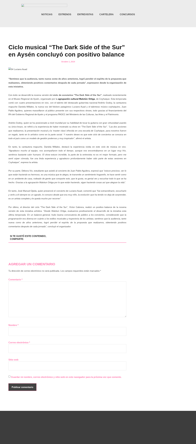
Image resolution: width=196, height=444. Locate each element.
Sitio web (13, 359)
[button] (174, 15)
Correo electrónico (19, 342)
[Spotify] (169, 14)
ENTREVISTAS (85, 14)
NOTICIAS (46, 14)
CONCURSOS (127, 14)
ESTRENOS (64, 14)
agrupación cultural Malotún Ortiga (76, 99)
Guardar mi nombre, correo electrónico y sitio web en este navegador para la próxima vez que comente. (66, 377)
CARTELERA (106, 14)
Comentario (15, 279)
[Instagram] (157, 14)
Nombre (13, 325)
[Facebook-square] (163, 14)
